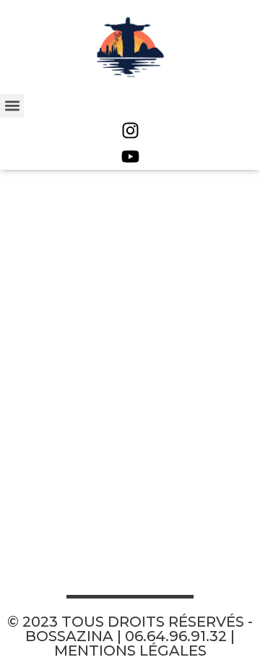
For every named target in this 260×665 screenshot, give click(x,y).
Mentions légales (130, 650)
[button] (12, 106)
